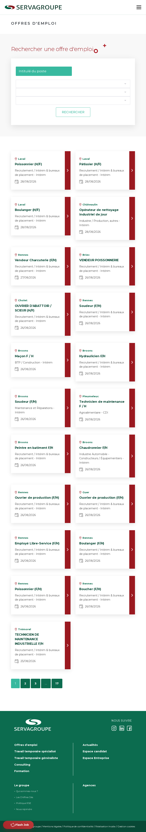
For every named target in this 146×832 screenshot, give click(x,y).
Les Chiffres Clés (24, 797)
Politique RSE (23, 803)
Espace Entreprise (96, 758)
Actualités (90, 744)
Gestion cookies (126, 826)
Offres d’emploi (25, 744)
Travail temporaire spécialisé (35, 751)
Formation (21, 771)
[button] (18, 825)
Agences (89, 785)
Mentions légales (52, 826)
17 (57, 683)
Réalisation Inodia (105, 826)
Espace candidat (95, 751)
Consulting (22, 764)
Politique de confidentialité (78, 826)
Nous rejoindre (24, 809)
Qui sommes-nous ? (27, 791)
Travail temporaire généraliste (36, 758)
